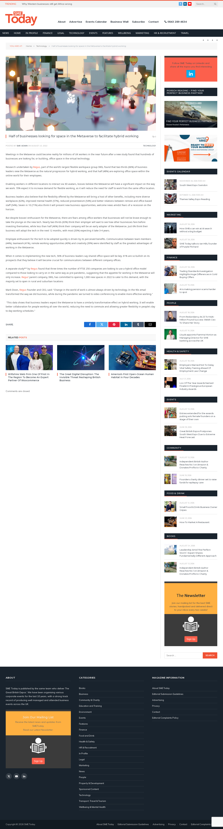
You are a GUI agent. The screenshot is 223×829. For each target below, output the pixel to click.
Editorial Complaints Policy (165, 717)
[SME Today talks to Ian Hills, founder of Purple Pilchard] (170, 243)
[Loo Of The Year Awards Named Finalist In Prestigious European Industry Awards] (170, 382)
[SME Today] (21, 18)
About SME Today (161, 688)
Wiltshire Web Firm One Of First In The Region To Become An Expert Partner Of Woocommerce (28, 377)
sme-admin (22, 146)
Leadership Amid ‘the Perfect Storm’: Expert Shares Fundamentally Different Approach (198, 552)
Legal (60, 33)
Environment (85, 712)
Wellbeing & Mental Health (92, 807)
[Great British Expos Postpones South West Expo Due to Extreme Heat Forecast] (170, 430)
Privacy (156, 706)
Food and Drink (86, 735)
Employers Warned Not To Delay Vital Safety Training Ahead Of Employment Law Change (197, 368)
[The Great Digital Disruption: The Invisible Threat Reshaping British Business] (80, 357)
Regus (36, 167)
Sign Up (191, 639)
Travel (185, 33)
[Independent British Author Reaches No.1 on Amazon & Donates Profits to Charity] (170, 461)
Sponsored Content (89, 789)
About (62, 21)
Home (17, 33)
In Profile (32, 33)
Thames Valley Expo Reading (195, 199)
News (5, 33)
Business (83, 694)
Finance (48, 33)
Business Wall (119, 21)
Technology (76, 33)
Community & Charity (89, 700)
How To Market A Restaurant (194, 522)
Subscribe (138, 21)
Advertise (75, 21)
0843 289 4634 (177, 21)
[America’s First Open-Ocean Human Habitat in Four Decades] (132, 357)
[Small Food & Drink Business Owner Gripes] (170, 506)
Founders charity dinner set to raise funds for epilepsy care (198, 481)
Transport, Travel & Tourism (92, 801)
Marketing (142, 33)
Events (93, 33)
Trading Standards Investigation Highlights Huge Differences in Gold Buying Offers (198, 274)
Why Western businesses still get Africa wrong (47, 3)
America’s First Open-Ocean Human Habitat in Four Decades (132, 376)
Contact (153, 21)
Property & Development (91, 783)
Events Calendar (96, 21)
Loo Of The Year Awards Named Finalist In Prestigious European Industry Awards (196, 386)
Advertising (158, 700)
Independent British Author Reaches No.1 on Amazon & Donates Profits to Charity (194, 464)
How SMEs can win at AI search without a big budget (196, 230)
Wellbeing (124, 33)
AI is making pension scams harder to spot (198, 291)
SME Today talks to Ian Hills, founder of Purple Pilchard (198, 245)
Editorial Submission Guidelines (167, 694)
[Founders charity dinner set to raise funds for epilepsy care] (170, 479)
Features (107, 33)
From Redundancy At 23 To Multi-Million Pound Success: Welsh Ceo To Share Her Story (197, 319)
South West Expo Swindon (193, 185)
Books (82, 688)
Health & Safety (87, 741)
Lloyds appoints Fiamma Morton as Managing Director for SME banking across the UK (198, 337)
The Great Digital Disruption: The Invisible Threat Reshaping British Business (79, 377)
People (82, 777)
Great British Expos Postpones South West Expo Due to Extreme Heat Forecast (197, 434)
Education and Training (90, 706)
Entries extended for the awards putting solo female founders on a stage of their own (197, 416)
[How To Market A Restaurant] (170, 522)
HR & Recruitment (165, 33)
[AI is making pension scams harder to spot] (170, 288)
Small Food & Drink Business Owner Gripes (198, 508)
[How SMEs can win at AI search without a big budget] (170, 228)
